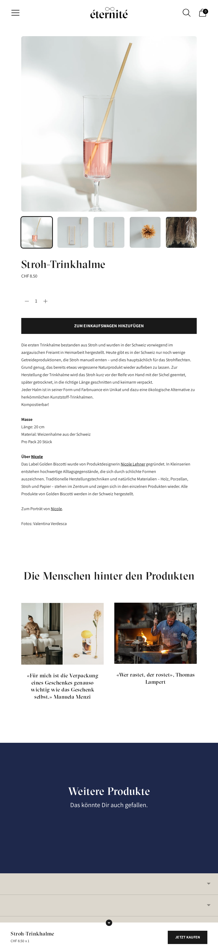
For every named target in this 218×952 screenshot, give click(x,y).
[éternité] (109, 12)
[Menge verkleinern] (45, 301)
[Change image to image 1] (36, 232)
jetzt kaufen (187, 937)
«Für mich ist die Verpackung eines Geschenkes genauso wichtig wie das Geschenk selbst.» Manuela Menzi (62, 686)
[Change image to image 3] (109, 232)
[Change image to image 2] (72, 232)
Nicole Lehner (133, 464)
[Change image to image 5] (181, 232)
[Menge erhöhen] (27, 301)
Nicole (37, 456)
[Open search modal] (186, 12)
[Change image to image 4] (145, 232)
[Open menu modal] (15, 12)
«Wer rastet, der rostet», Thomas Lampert (155, 678)
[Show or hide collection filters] (109, 922)
